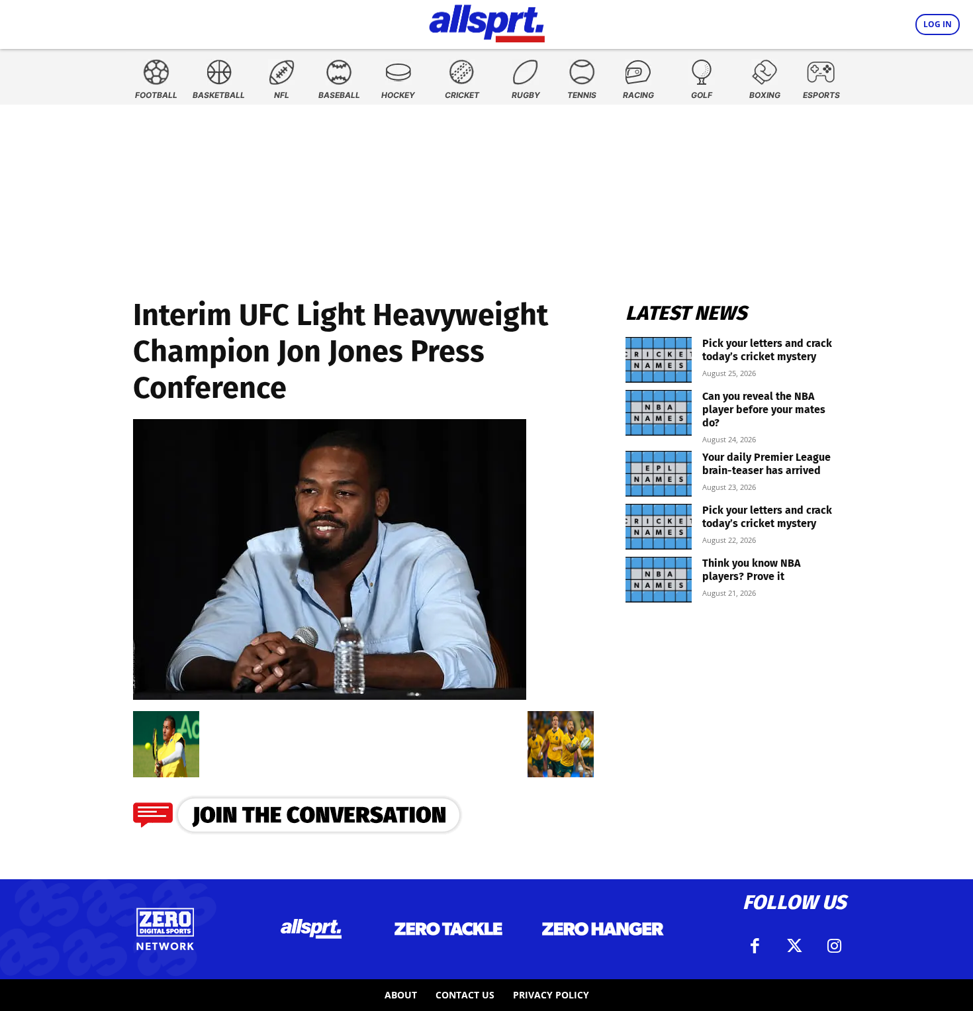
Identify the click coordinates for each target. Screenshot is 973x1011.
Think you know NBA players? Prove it (751, 570)
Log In (937, 24)
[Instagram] (834, 946)
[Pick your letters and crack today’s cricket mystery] (659, 360)
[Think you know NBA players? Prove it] (659, 579)
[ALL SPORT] (487, 21)
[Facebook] (754, 946)
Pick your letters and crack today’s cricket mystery (767, 350)
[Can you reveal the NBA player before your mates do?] (659, 413)
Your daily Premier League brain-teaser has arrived (766, 464)
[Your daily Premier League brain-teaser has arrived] (659, 474)
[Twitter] (794, 946)
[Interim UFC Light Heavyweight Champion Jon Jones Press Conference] (329, 695)
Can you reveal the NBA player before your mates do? (763, 409)
